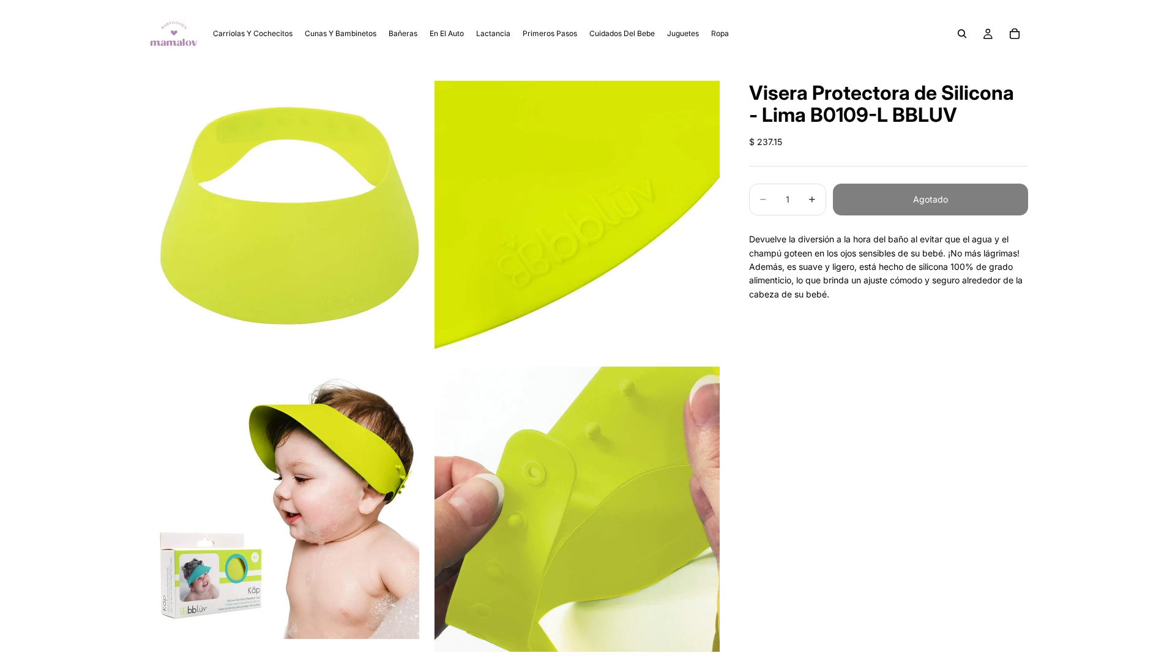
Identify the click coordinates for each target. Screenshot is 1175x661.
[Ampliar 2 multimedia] (577, 215)
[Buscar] (962, 33)
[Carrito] (1014, 33)
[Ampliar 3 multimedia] (289, 509)
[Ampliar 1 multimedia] (289, 215)
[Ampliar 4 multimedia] (577, 509)
